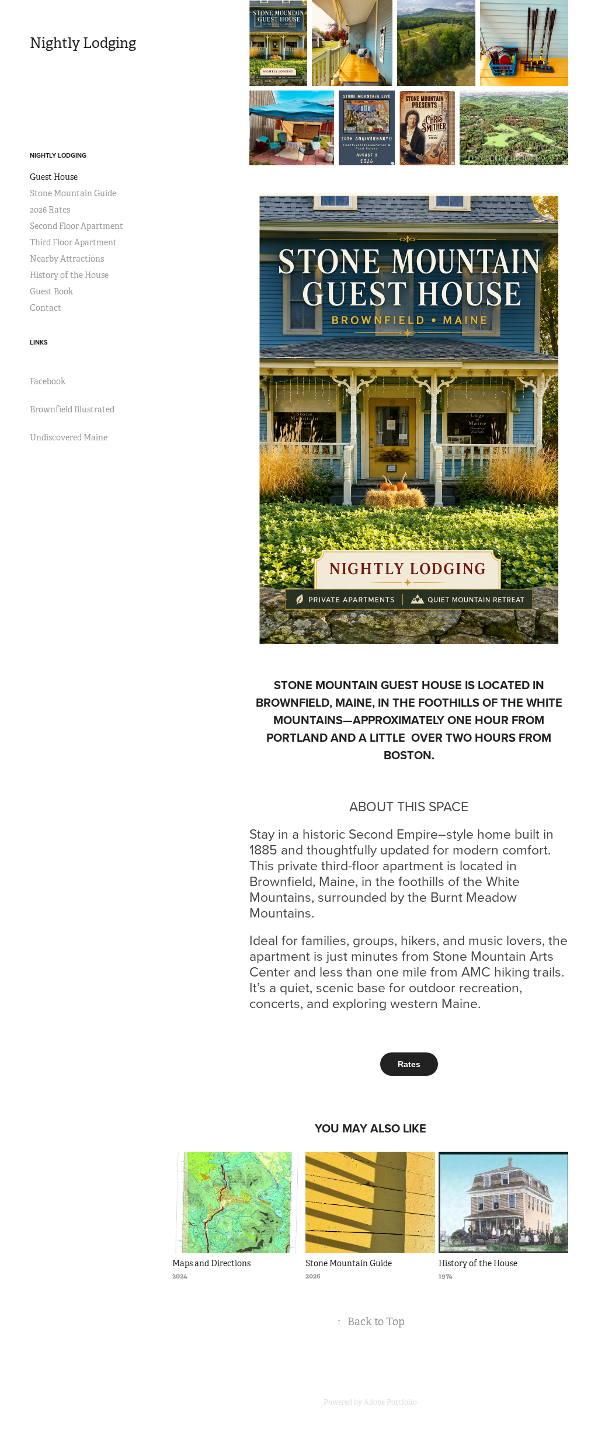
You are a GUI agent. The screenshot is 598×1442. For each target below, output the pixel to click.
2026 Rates (50, 209)
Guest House (54, 177)
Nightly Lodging (83, 43)
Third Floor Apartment (73, 242)
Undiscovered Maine (68, 437)
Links (39, 342)
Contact (45, 308)
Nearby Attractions (67, 258)
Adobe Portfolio (390, 1402)
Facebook (47, 381)
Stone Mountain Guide (73, 193)
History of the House (69, 275)
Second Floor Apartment (76, 226)
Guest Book (51, 291)
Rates (409, 1064)
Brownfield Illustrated (72, 409)
